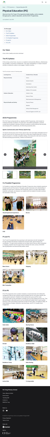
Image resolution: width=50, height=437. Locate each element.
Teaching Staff (6, 397)
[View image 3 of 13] (40, 175)
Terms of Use (6, 420)
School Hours (6, 395)
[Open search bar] (42, 2)
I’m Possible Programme (12, 38)
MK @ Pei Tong (6, 402)
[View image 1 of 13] (10, 175)
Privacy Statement (7, 418)
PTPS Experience (11, 7)
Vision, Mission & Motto (8, 393)
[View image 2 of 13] (25, 175)
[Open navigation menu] (45, 2)
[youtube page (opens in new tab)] (7, 410)
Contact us (5, 400)
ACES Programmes (10, 35)
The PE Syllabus (10, 33)
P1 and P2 (8, 40)
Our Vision (8, 31)
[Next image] (44, 154)
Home (4, 7)
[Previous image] (5, 154)
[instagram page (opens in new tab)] (3, 410)
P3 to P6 (8, 42)
